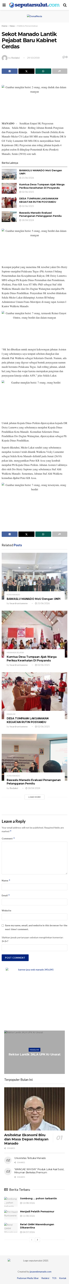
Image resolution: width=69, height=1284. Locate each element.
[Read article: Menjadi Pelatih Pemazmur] (11, 1215)
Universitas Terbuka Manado (30, 1158)
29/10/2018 (33, 57)
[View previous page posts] (31, 1239)
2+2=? (5, 941)
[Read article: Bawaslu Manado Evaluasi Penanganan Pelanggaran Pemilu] (9, 216)
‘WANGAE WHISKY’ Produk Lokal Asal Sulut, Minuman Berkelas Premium (39, 1171)
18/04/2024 (27, 220)
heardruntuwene (19, 603)
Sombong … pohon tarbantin (38, 1198)
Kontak (62, 1278)
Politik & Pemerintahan (27, 26)
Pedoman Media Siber (28, 1278)
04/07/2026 (28, 1232)
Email (6, 895)
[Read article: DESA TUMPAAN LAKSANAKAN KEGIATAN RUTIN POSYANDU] (9, 202)
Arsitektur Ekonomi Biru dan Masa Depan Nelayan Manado (26, 1139)
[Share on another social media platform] (59, 71)
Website (6, 910)
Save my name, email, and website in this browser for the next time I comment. (36, 927)
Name (6, 880)
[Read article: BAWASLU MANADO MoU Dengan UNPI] (9, 174)
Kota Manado (13, 594)
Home (4, 26)
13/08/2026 (28, 1203)
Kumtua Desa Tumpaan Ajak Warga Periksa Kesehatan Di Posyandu (41, 186)
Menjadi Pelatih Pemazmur (37, 1211)
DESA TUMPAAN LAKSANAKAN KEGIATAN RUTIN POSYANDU (38, 200)
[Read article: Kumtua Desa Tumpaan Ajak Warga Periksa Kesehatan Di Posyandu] (9, 188)
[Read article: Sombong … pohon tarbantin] (11, 1201)
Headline (11, 714)
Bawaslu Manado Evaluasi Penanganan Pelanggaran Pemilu (40, 214)
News (12, 26)
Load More (34, 797)
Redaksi (15, 57)
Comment (8, 838)
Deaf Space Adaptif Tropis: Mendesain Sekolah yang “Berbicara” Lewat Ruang (34, 1054)
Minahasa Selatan (15, 652)
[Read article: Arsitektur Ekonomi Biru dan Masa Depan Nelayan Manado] (34, 1109)
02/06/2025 (27, 192)
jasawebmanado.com (40, 1271)
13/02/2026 (35, 1065)
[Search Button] (64, 5)
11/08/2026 (28, 1216)
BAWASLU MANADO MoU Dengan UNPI (33, 598)
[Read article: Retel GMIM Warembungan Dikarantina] (11, 1227)
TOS (54, 1278)
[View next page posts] (37, 1239)
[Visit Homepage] (34, 5)
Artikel (34, 1045)
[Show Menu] (4, 5)
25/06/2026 (27, 177)
